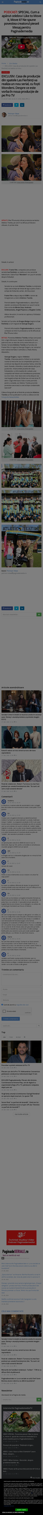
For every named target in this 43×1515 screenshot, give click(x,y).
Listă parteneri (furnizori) (9, 1505)
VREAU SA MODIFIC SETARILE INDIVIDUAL (13, 1512)
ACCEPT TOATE (21, 1510)
